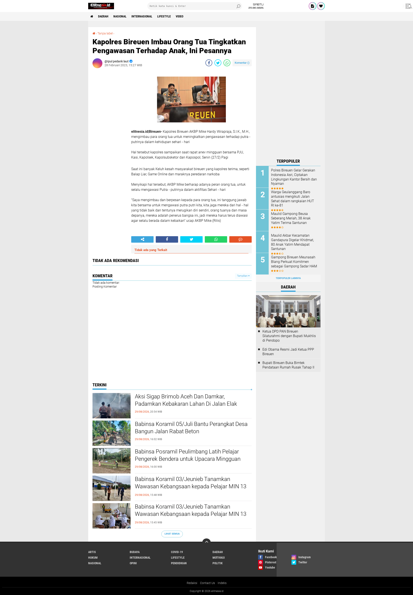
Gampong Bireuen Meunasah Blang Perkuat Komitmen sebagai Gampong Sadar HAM (294, 261)
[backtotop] (206, 542)
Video (179, 16)
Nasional (119, 16)
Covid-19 (177, 552)
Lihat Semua (172, 533)
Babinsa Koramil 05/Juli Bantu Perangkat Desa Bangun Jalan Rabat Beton (191, 428)
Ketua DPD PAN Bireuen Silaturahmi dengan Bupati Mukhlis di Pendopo (289, 335)
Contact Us (207, 583)
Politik (218, 563)
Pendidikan (179, 563)
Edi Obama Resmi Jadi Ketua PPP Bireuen (288, 351)
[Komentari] (240, 239)
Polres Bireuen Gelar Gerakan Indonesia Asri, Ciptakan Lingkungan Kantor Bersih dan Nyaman (294, 177)
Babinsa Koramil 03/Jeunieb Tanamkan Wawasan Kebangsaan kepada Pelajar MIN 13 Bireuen (190, 486)
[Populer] (320, 6)
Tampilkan (242, 275)
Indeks (222, 583)
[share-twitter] (217, 62)
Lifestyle (164, 16)
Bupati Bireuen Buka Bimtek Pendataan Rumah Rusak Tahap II (288, 365)
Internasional (141, 16)
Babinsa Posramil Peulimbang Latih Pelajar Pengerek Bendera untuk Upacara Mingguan (187, 455)
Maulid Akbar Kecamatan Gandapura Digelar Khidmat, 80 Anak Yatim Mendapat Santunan (292, 242)
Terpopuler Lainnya (288, 278)
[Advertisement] (288, 91)
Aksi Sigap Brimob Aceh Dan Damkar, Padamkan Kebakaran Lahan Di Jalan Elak (186, 400)
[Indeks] (312, 6)
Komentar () (242, 62)
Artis (92, 552)
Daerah (103, 16)
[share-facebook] (208, 62)
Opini (133, 563)
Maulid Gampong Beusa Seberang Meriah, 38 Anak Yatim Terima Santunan (291, 218)
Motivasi (219, 557)
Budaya (135, 552)
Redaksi (192, 583)
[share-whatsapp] (226, 62)
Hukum (93, 557)
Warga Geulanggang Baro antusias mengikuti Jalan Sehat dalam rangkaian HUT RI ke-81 (292, 198)
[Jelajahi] (408, 6)
